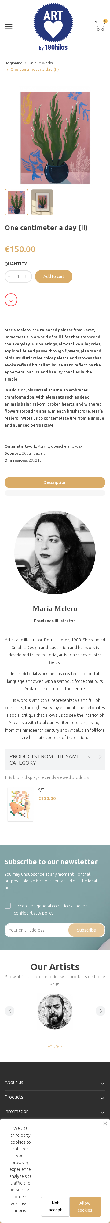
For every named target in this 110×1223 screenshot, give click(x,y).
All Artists (55, 1047)
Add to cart (53, 276)
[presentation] (89, 757)
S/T (41, 790)
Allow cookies (85, 1206)
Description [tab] (55, 482)
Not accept (55, 1206)
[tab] (55, 493)
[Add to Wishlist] (11, 299)
